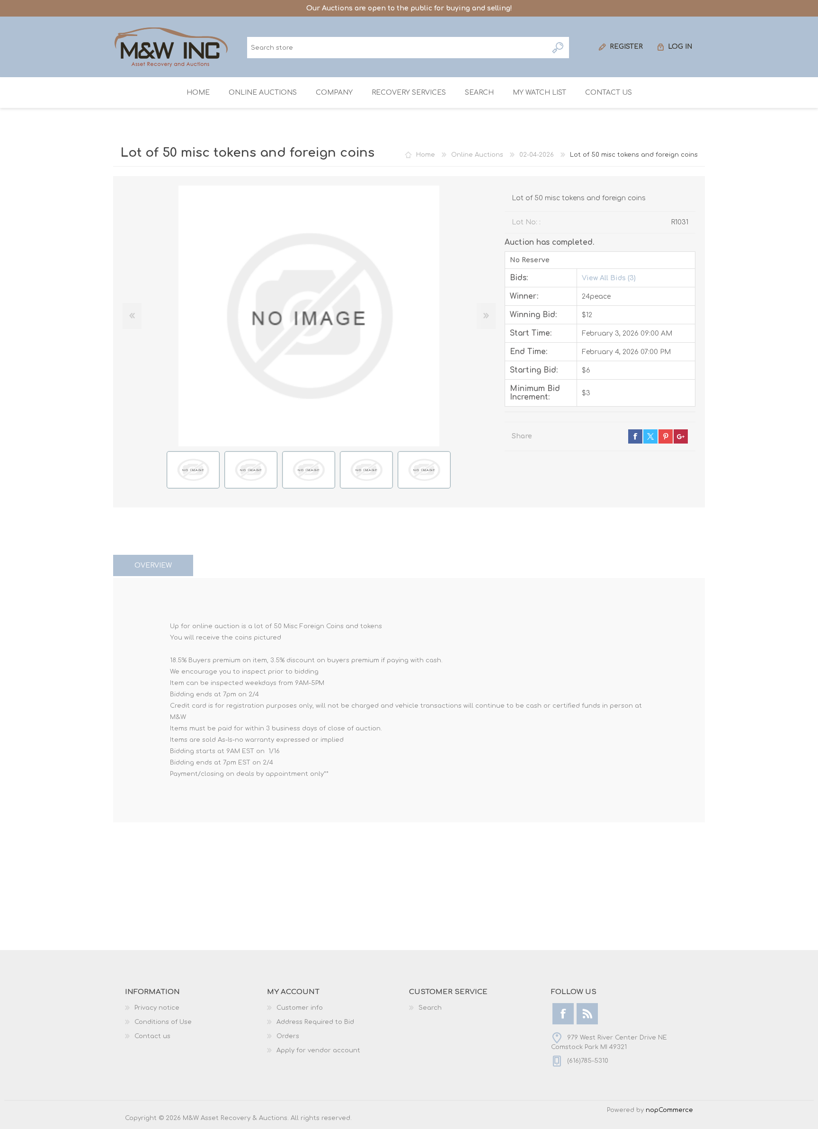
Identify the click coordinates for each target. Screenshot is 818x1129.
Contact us (152, 1036)
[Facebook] (563, 1013)
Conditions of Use (163, 1022)
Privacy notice (156, 1008)
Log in (680, 46)
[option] (193, 470)
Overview (153, 565)
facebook (635, 436)
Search (558, 47)
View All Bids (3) (609, 278)
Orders (287, 1036)
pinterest (665, 436)
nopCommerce (669, 1110)
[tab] (153, 565)
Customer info (299, 1008)
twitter (650, 436)
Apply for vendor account (318, 1050)
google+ (681, 436)
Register (626, 46)
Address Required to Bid (315, 1022)
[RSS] (587, 1013)
